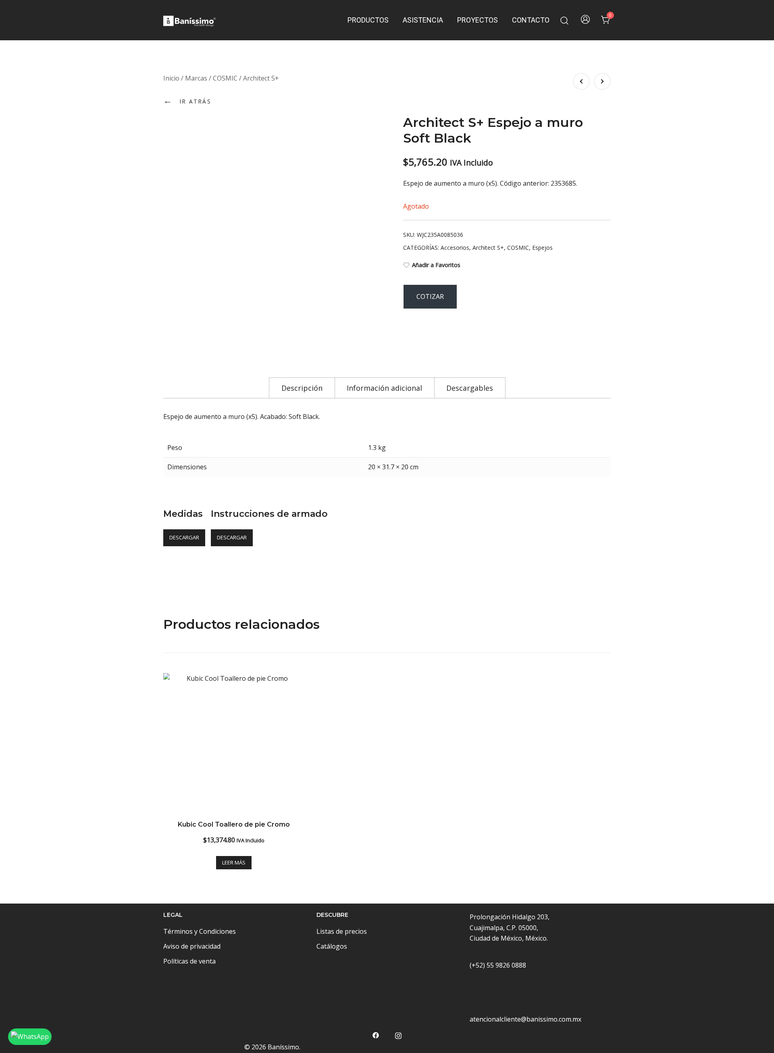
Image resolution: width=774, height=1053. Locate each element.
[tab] (302, 387)
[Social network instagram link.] (398, 1034)
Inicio (171, 78)
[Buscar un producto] (565, 20)
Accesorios (455, 247)
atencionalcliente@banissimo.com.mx (525, 1019)
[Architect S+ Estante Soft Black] (602, 81)
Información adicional (384, 388)
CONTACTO (530, 20)
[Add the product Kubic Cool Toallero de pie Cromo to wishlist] (297, 686)
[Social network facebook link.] (375, 1034)
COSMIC (225, 78)
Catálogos (331, 946)
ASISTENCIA (423, 20)
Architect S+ (261, 78)
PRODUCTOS (368, 20)
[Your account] (585, 20)
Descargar (184, 537)
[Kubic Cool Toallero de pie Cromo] (233, 743)
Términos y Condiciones (199, 931)
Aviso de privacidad (192, 946)
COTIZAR (430, 296)
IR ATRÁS (187, 100)
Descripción (301, 388)
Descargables (469, 388)
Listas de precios (341, 931)
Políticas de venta (189, 961)
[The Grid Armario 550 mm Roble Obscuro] (581, 81)
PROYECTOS (477, 20)
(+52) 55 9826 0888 (498, 965)
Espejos (542, 247)
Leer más (234, 862)
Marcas (196, 78)
